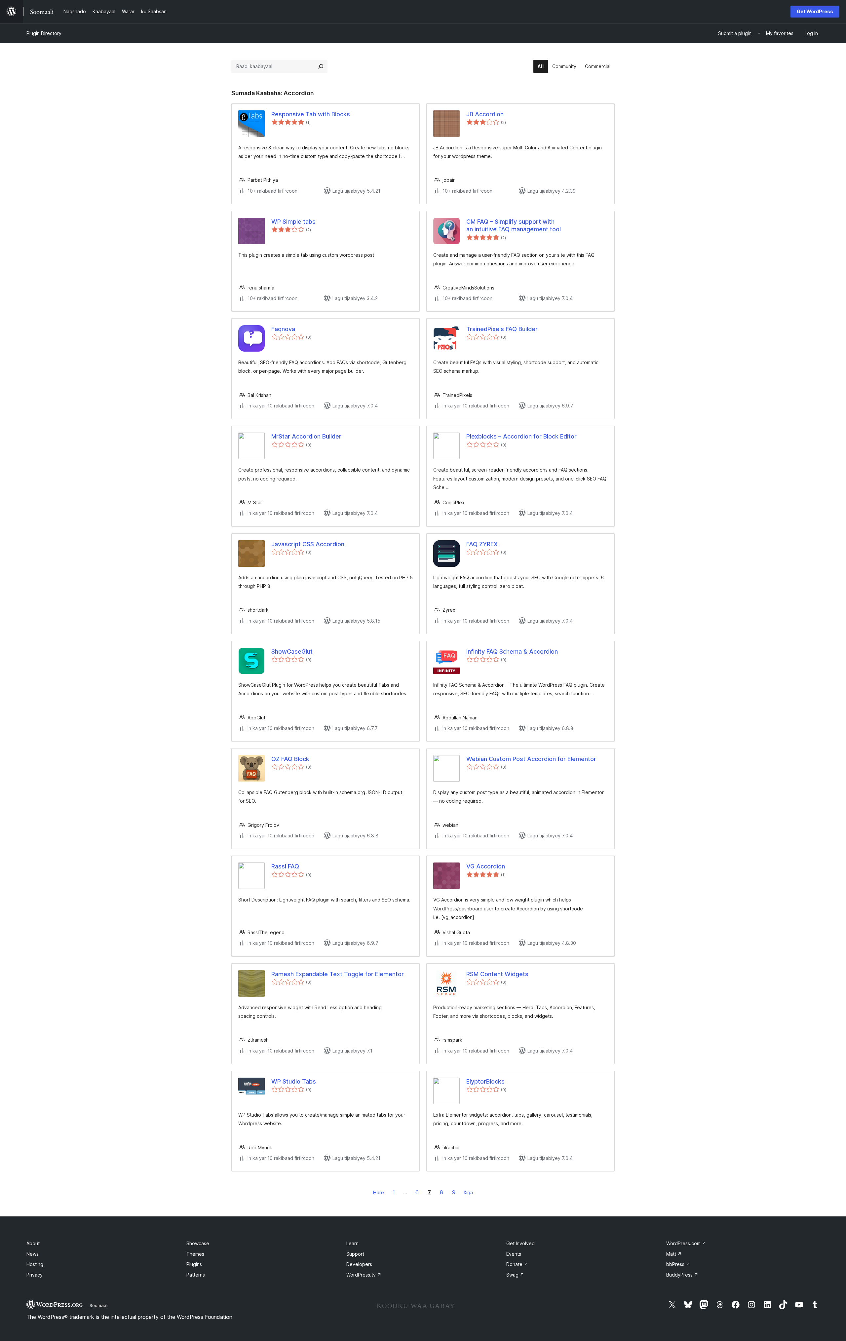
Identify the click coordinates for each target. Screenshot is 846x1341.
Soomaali (99, 1305)
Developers (359, 1264)
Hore (378, 1192)
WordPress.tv (363, 1275)
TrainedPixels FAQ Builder (502, 329)
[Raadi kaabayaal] (320, 66)
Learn (352, 1243)
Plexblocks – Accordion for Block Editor (521, 436)
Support (355, 1254)
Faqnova (283, 329)
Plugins (194, 1264)
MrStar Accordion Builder (306, 436)
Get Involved (520, 1243)
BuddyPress (682, 1275)
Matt (674, 1254)
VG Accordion (485, 866)
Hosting (34, 1264)
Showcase (197, 1243)
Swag (515, 1275)
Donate (517, 1264)
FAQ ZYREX (482, 544)
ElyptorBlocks (485, 1081)
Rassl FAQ (285, 866)
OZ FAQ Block (290, 758)
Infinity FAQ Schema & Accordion (512, 651)
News (32, 1254)
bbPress (678, 1264)
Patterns (195, 1275)
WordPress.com (686, 1243)
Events (513, 1254)
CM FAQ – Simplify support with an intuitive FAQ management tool (513, 225)
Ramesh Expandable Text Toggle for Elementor (337, 974)
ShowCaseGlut (292, 651)
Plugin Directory (43, 33)
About (33, 1243)
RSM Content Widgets (497, 974)
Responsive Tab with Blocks (310, 114)
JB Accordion (485, 114)
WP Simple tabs (293, 221)
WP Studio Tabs (293, 1081)
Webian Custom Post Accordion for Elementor (531, 758)
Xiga (468, 1192)
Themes (195, 1254)
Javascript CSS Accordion (307, 544)
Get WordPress (815, 11)
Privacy (34, 1275)
